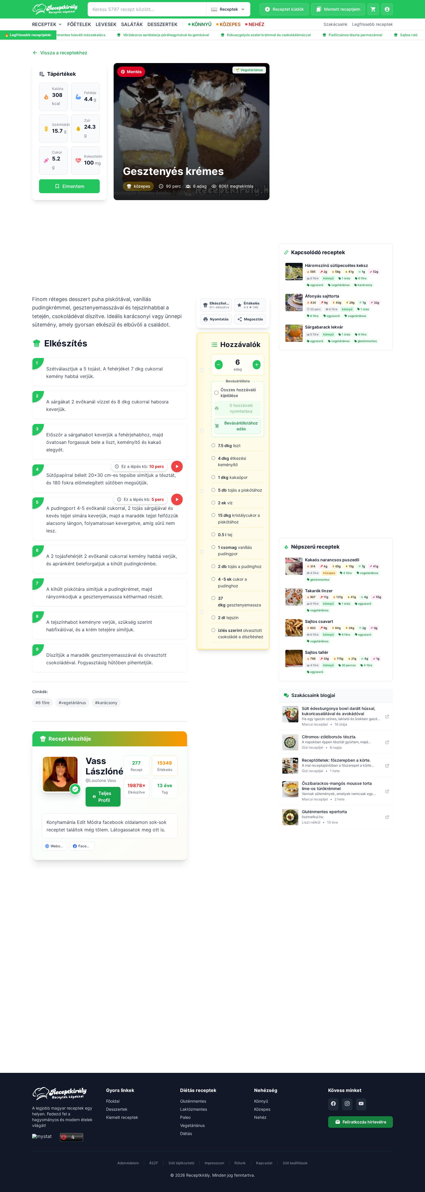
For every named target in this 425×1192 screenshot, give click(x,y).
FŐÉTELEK (79, 24)
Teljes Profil (104, 796)
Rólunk (240, 1163)
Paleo (185, 1117)
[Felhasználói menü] (387, 9)
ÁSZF (153, 1163)
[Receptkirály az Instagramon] (347, 1104)
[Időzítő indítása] (177, 466)
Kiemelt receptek (122, 1117)
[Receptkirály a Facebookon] (333, 1104)
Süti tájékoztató (181, 1163)
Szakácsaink (336, 24)
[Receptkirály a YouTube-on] (361, 1104)
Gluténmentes (193, 1101)
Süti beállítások (295, 1163)
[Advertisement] (150, 247)
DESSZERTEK (162, 24)
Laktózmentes (193, 1109)
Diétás (186, 1133)
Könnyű (261, 1101)
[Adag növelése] (256, 364)
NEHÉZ (256, 24)
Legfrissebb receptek (372, 24)
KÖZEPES (230, 24)
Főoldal (112, 1101)
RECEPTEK (44, 24)
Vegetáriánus (192, 1125)
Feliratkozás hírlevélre (364, 1121)
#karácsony (106, 702)
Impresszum (214, 1163)
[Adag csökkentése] (219, 364)
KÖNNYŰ (202, 24)
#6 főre (42, 702)
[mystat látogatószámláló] (44, 1137)
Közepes (262, 1109)
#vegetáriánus (72, 702)
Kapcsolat (264, 1163)
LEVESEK (106, 24)
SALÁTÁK (132, 24)
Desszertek (117, 1109)
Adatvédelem (128, 1163)
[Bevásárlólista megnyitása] (373, 9)
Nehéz (260, 1117)
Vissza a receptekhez (63, 53)
